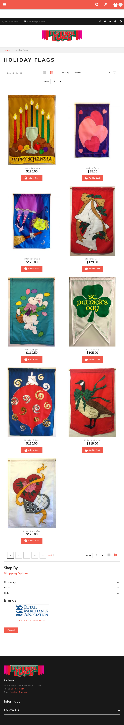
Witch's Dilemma (32, 259)
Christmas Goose (92, 440)
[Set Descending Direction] (114, 72)
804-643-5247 (17, 689)
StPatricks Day (92, 349)
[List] (51, 72)
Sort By (65, 72)
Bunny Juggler (31, 349)
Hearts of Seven (92, 168)
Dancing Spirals (31, 440)
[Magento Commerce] (62, 32)
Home (7, 50)
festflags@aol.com (19, 692)
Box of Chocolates (31, 531)
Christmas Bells (92, 259)
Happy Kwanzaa (32, 168)
